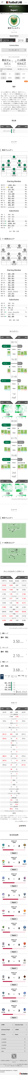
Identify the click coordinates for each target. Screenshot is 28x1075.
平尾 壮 (10, 307)
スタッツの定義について (21, 821)
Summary (3, 1048)
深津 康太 (11, 276)
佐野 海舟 (11, 282)
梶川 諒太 (11, 225)
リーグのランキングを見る (14, 624)
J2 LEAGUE (3, 1042)
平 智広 (10, 191)
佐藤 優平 (11, 205)
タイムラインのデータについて (19, 498)
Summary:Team (19, 1024)
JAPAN (17, 1029)
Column (3, 1034)
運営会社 (22, 1060)
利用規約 (3, 1060)
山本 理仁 (11, 189)
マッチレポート (14, 50)
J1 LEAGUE (3, 1039)
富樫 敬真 (11, 296)
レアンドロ (11, 207)
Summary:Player (5, 1029)
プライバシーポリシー (14, 1060)
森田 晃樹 (11, 221)
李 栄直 (10, 187)
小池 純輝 (11, 194)
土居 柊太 (11, 293)
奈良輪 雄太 (11, 223)
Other (2, 1051)
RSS (26, 81)
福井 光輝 (11, 274)
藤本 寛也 (11, 202)
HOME (1, 13)
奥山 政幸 (11, 285)
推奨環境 (7, 1060)
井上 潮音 (11, 196)
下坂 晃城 (11, 280)
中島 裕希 (11, 287)
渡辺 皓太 (11, 198)
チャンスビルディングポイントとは (18, 628)
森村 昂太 (11, 289)
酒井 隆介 (11, 278)
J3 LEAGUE (3, 1045)
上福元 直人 (12, 185)
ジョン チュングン (13, 312)
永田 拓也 (11, 200)
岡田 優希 (11, 316)
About (16, 1034)
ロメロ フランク (13, 291)
